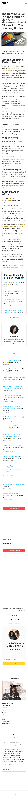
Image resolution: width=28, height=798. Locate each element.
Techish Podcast (6, 723)
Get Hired (4, 709)
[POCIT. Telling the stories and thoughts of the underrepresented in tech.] (5, 3)
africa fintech (16, 265)
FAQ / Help (4, 711)
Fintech (8, 267)
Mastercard (13, 267)
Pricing (3, 714)
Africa (12, 265)
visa (17, 267)
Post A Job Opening (6, 705)
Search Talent (5, 707)
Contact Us (4, 712)
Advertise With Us (6, 721)
